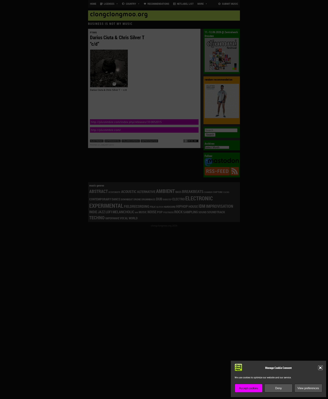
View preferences (308, 388)
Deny (278, 388)
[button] (320, 368)
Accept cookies (248, 388)
